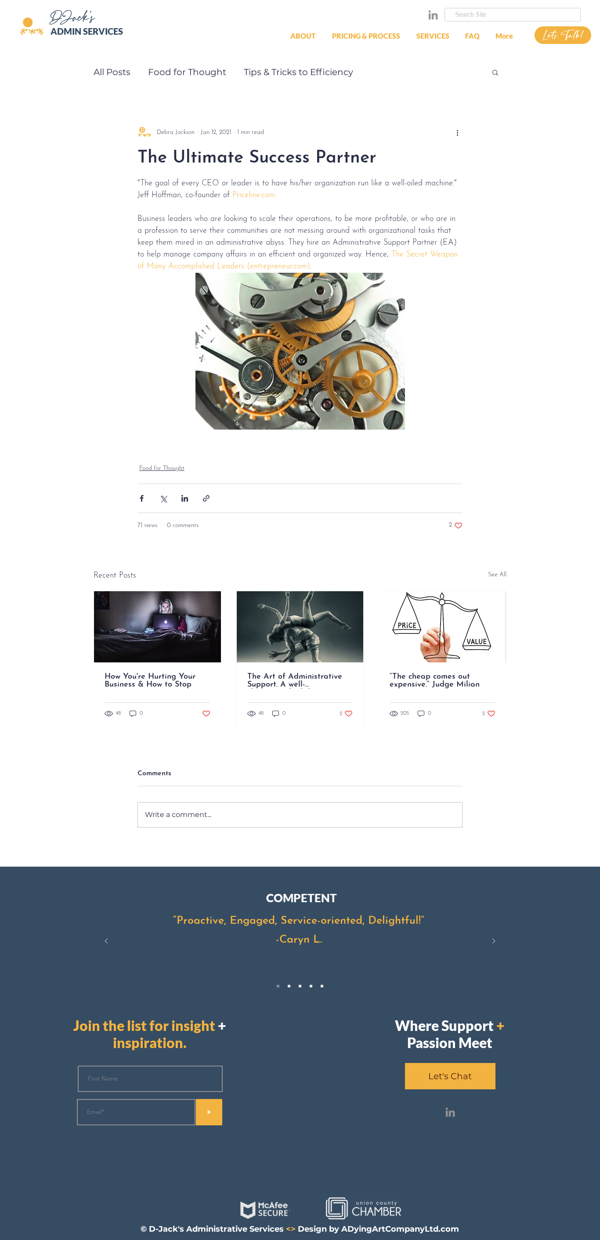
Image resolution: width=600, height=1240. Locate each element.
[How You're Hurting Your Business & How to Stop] (157, 626)
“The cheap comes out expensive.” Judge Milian (435, 681)
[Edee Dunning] (322, 986)
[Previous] (106, 941)
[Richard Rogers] (300, 986)
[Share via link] (206, 498)
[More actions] (457, 132)
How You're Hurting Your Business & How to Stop (150, 681)
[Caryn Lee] (278, 986)
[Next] (493, 941)
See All (497, 574)
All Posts (112, 72)
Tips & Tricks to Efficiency (298, 72)
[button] (367, 36)
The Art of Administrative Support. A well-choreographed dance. (294, 681)
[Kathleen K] (311, 986)
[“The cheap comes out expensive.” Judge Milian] (442, 626)
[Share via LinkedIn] (185, 498)
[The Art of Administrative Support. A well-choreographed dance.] (300, 626)
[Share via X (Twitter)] (163, 498)
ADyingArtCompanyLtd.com (400, 1229)
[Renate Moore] (289, 986)
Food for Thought (187, 72)
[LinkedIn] (433, 15)
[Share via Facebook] (141, 498)
